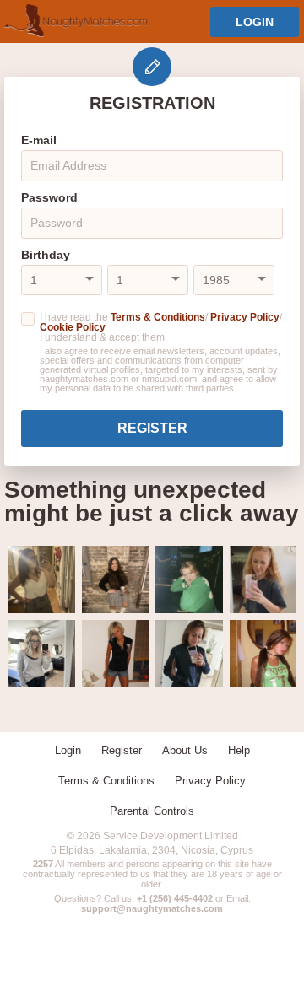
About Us (185, 750)
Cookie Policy (73, 327)
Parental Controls (152, 811)
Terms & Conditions (158, 317)
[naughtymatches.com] (76, 21)
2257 (43, 864)
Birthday (45, 255)
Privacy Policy (245, 317)
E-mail (39, 140)
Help (239, 750)
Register (152, 428)
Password (49, 197)
